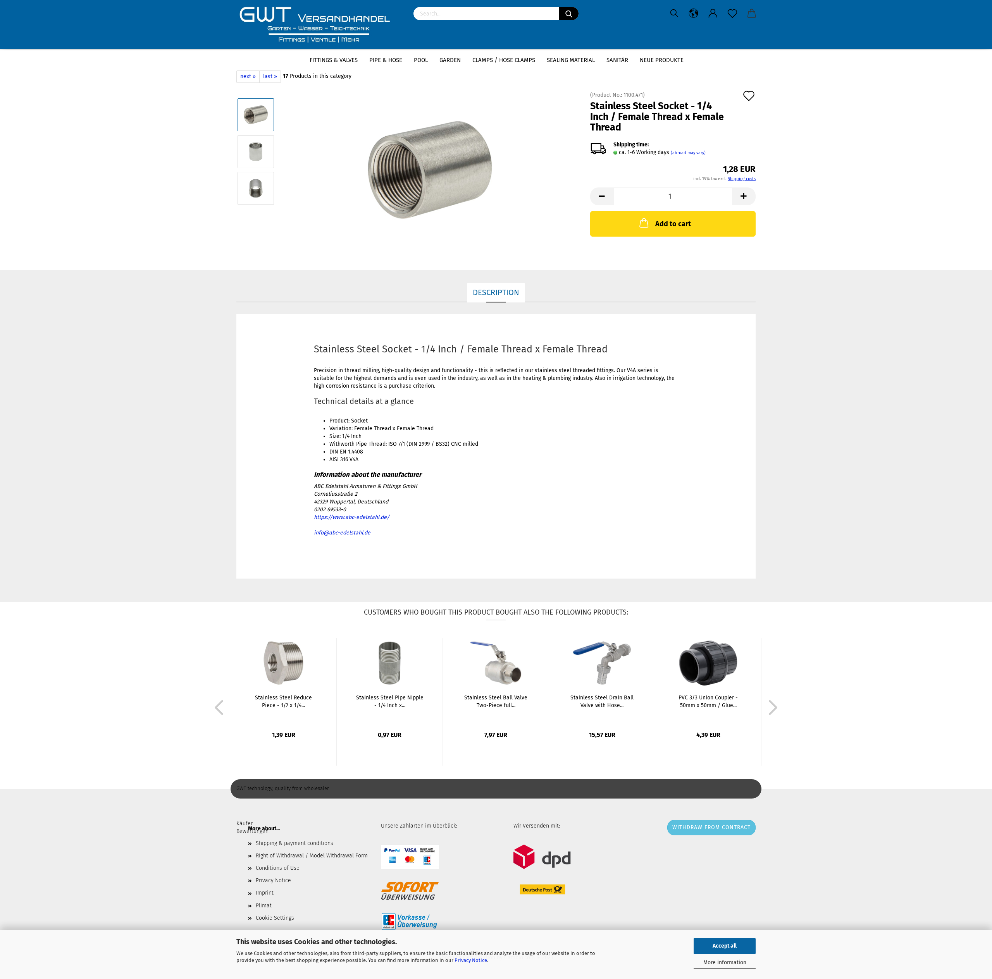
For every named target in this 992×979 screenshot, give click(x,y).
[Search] (569, 13)
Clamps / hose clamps (503, 60)
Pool (421, 60)
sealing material (571, 60)
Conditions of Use (278, 868)
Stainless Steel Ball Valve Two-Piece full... (495, 701)
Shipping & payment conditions (294, 843)
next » (248, 76)
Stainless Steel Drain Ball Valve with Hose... (602, 701)
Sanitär (617, 60)
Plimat (264, 905)
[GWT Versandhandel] (319, 25)
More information (724, 962)
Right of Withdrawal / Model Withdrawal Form (312, 855)
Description (496, 292)
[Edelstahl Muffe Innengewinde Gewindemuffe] (430, 170)
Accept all (725, 946)
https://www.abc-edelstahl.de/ (351, 517)
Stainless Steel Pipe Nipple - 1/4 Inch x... (390, 701)
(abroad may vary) (688, 152)
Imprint (265, 893)
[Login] (713, 13)
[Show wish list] (732, 13)
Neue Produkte (662, 60)
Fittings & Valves (334, 60)
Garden (450, 60)
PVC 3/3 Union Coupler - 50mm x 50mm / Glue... (708, 701)
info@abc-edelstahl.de (342, 532)
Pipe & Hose (385, 60)
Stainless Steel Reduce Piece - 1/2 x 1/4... (283, 701)
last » (270, 76)
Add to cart (673, 224)
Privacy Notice (471, 960)
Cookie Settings (275, 918)
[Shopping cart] (751, 13)
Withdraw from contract (711, 827)
